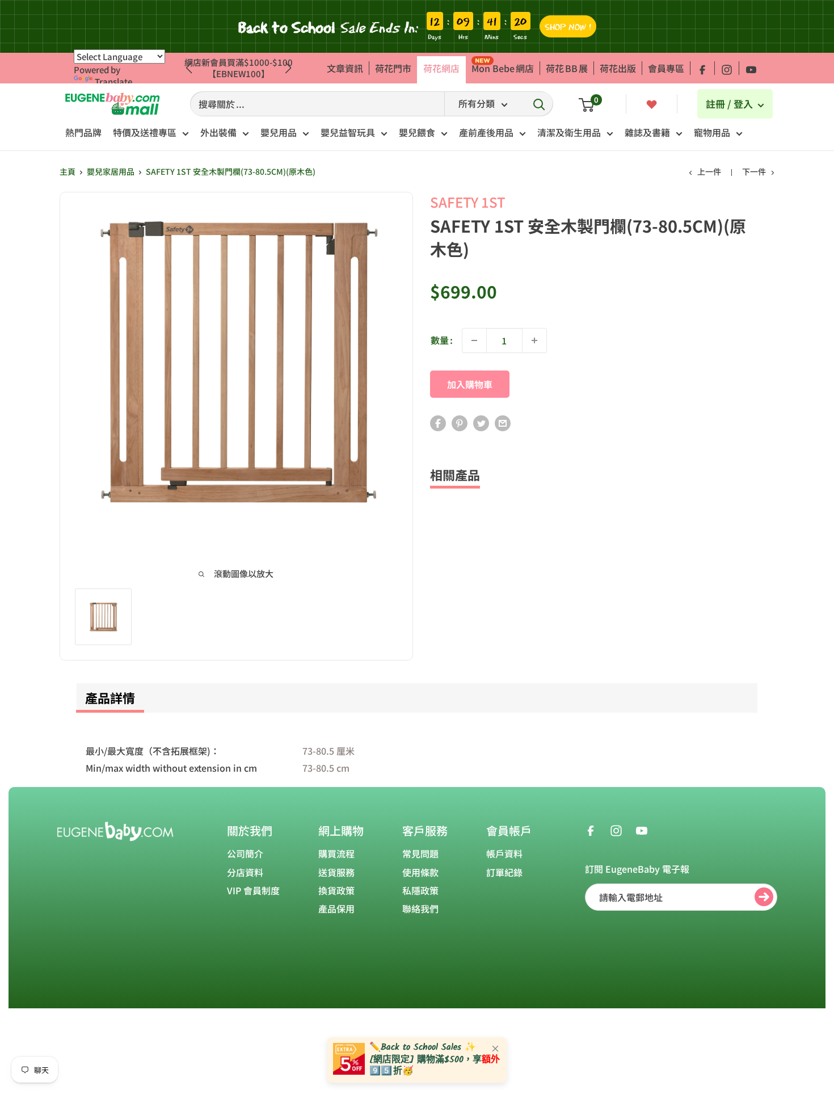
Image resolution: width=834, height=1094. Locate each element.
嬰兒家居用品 (110, 171)
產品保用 (336, 908)
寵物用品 (712, 132)
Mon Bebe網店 (502, 68)
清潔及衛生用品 (569, 132)
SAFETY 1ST (468, 202)
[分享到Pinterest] (459, 422)
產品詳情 (110, 697)
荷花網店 (441, 68)
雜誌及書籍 (647, 132)
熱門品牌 (83, 132)
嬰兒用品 (278, 132)
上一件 (709, 171)
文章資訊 (345, 68)
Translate (113, 81)
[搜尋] (539, 103)
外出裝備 (218, 132)
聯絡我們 (420, 908)
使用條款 (420, 872)
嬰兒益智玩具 (348, 132)
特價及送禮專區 (144, 132)
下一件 (754, 171)
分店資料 (245, 872)
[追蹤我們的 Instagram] (727, 68)
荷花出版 (618, 68)
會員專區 (666, 68)
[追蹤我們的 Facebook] (702, 68)
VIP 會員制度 (253, 890)
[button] (288, 68)
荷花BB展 (567, 68)
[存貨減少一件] (474, 340)
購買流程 (336, 853)
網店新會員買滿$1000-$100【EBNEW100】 (238, 67)
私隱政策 (420, 890)
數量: (442, 340)
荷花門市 (393, 68)
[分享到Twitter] (481, 422)
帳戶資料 (504, 853)
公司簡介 (245, 853)
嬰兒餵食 (417, 132)
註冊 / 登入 (730, 103)
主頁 (67, 171)
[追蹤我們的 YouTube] (751, 68)
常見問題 (420, 853)
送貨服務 (336, 872)
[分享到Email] (503, 422)
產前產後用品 (486, 132)
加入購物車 (469, 384)
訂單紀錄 (504, 872)
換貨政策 (336, 890)
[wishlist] (651, 103)
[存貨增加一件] (534, 340)
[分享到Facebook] (438, 422)
